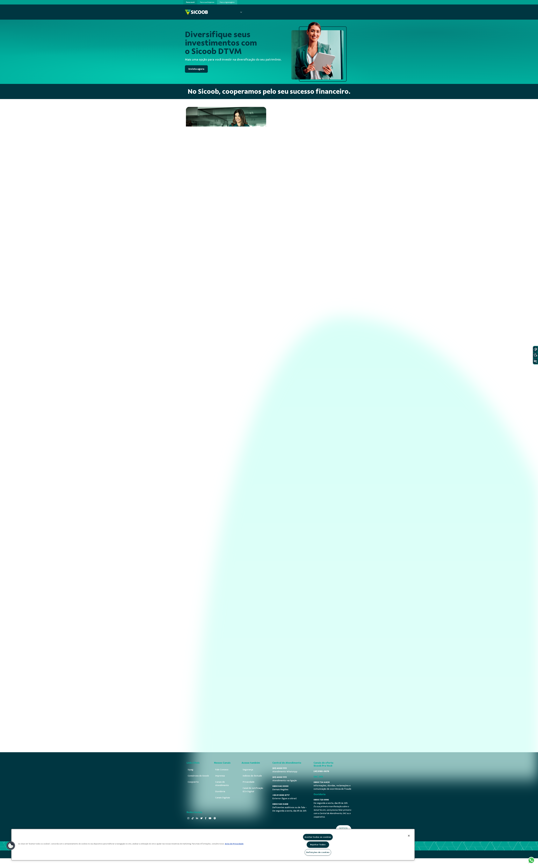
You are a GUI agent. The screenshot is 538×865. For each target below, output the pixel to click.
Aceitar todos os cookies (318, 837)
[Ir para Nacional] (196, 12)
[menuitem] (190, 2)
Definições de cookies (318, 852)
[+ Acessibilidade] (535, 361)
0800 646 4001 (287, 648)
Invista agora (196, 69)
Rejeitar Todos (318, 844)
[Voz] (535, 355)
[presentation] (190, 2)
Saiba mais (226, 551)
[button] (10, 845)
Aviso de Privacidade (234, 844)
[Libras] (535, 349)
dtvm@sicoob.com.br (205, 655)
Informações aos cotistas (288, 155)
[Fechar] (409, 836)
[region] (213, 845)
